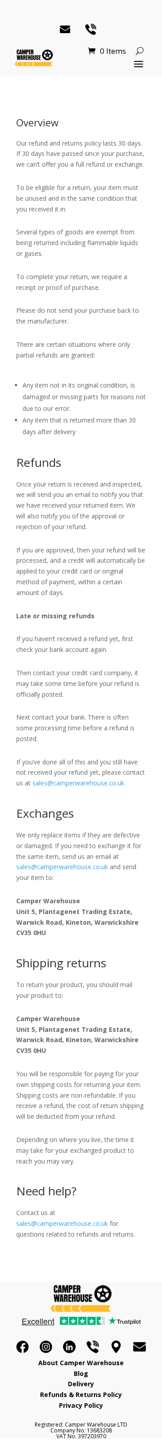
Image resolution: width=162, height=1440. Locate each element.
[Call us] (92, 1347)
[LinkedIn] (69, 1347)
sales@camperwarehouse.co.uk (78, 783)
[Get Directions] (116, 1347)
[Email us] (139, 1347)
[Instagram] (46, 1347)
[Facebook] (22, 1347)
